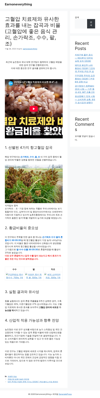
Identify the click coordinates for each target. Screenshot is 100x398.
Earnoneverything (18, 4)
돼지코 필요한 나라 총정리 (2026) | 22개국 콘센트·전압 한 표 (85, 68)
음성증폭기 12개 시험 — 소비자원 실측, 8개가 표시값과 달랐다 (85, 99)
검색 (77, 17)
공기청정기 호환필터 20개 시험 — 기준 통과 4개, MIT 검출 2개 (85, 89)
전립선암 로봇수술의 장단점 (18, 379)
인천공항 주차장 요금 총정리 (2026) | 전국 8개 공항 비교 (85, 78)
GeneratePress (65, 394)
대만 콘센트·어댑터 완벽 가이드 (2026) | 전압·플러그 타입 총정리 (33, 382)
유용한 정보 (12, 376)
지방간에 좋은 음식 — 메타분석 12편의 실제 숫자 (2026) (84, 58)
